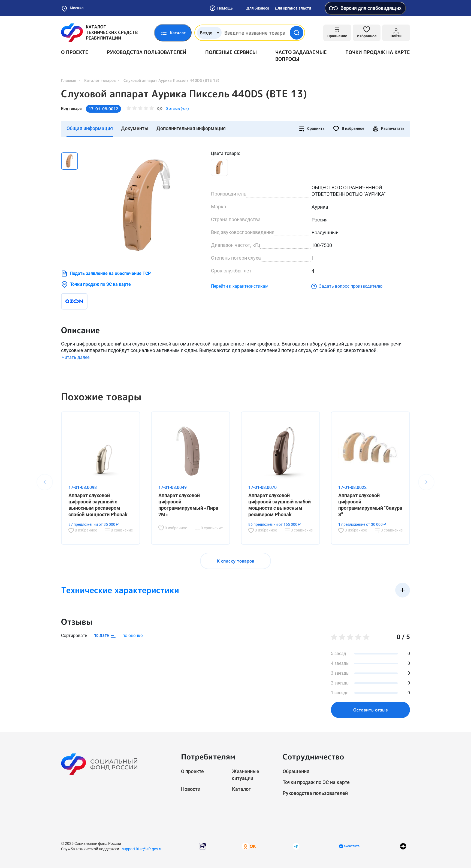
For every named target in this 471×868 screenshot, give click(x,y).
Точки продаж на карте (377, 52)
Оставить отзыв (370, 710)
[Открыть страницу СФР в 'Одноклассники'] (249, 846)
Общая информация (90, 128)
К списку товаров (235, 561)
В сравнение (121, 530)
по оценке (132, 635)
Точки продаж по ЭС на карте (100, 284)
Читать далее (75, 357)
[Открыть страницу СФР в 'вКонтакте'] (349, 846)
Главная (68, 80)
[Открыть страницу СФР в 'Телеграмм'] (296, 846)
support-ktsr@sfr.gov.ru (142, 849)
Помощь (225, 8)
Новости (190, 789)
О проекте (74, 52)
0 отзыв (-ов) (177, 108)
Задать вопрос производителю (350, 286)
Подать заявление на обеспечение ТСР (110, 273)
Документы (134, 128)
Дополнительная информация (191, 128)
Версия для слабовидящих (370, 8)
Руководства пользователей (146, 52)
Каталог (241, 789)
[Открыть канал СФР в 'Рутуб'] (202, 846)
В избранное (352, 128)
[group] (145, 204)
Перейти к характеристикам (239, 286)
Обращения (296, 771)
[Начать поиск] (296, 33)
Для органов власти (293, 8)
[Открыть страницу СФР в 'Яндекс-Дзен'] (403, 846)
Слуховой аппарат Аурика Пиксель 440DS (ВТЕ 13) (184, 94)
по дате (101, 635)
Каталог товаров (100, 80)
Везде (206, 33)
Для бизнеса (257, 8)
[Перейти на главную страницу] (99, 32)
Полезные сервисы (231, 52)
